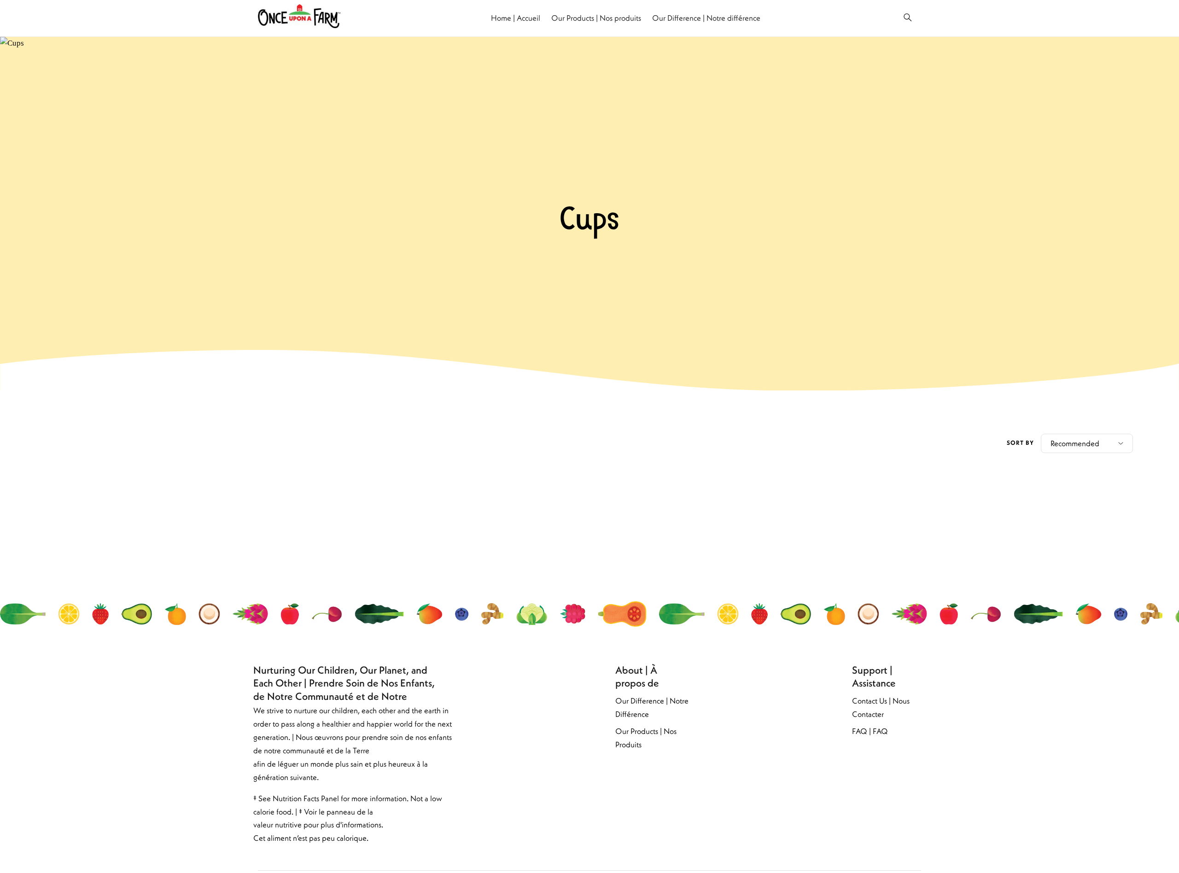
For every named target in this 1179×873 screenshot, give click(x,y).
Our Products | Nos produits (596, 18)
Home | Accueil (515, 18)
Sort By (1020, 443)
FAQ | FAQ (870, 731)
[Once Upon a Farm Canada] (299, 18)
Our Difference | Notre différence (706, 18)
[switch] (908, 18)
